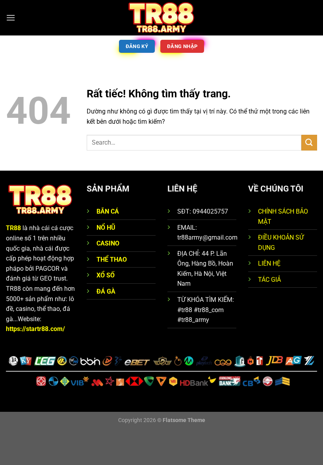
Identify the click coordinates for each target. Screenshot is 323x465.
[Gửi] (309, 142)
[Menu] (10, 17)
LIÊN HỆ (269, 263)
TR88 (13, 228)
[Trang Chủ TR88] (161, 17)
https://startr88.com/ (35, 329)
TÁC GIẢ (269, 279)
